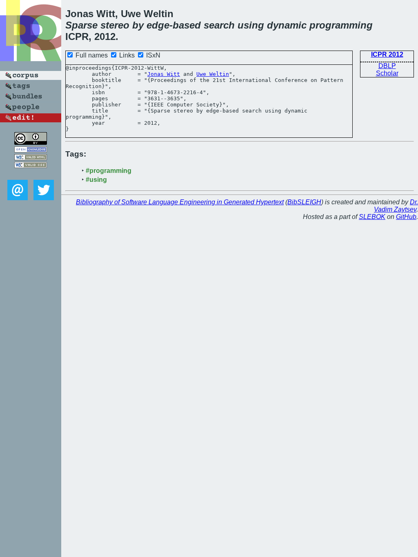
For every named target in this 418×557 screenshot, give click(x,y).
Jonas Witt (163, 74)
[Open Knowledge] (30, 150)
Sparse (81, 25)
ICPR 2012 (387, 54)
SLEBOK (372, 216)
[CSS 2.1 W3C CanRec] (30, 173)
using (251, 25)
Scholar (387, 73)
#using (96, 179)
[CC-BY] (30, 142)
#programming (108, 170)
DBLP (387, 65)
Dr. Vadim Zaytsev (396, 206)
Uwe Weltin (212, 74)
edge (158, 25)
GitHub (406, 216)
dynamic (287, 25)
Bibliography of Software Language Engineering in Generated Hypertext (180, 202)
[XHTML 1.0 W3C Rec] (30, 158)
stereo (114, 25)
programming (341, 25)
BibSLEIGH (304, 202)
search (219, 25)
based (187, 25)
